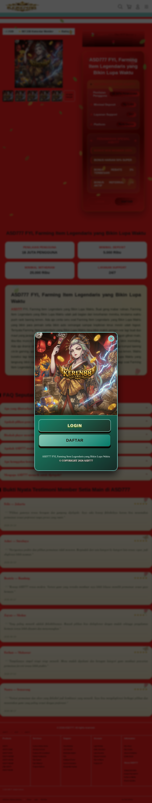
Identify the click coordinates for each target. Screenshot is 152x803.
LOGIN (75, 425)
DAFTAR (75, 440)
